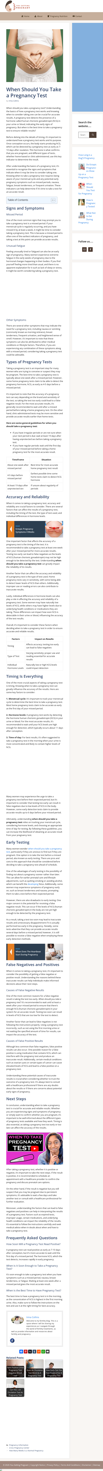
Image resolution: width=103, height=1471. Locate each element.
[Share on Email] (47, 1351)
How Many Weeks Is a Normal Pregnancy (26, 1450)
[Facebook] (12, 1340)
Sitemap (96, 1465)
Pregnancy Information (18, 1445)
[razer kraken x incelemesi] (51, 1470)
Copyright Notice (37, 1465)
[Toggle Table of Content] (52, 200)
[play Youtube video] (34, 1149)
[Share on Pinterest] (26, 1351)
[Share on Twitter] (30, 1351)
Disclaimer (86, 1465)
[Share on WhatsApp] (43, 1351)
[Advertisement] (34, 296)
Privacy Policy (53, 1465)
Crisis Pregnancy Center (19, 1448)
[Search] (92, 135)
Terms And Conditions (70, 1465)
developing (33, 884)
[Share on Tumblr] (34, 1351)
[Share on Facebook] (21, 1351)
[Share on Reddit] (39, 1351)
